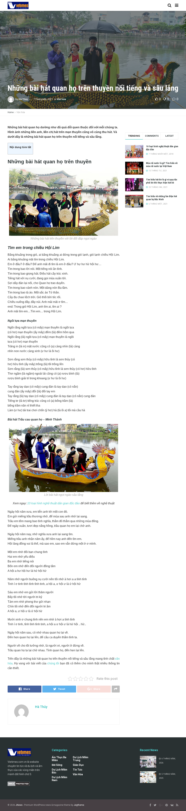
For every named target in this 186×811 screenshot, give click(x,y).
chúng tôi (53, 663)
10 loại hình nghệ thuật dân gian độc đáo (53, 503)
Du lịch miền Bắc (59, 771)
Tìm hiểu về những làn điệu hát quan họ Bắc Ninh (161, 198)
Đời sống (57, 764)
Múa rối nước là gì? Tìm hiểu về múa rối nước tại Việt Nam (161, 164)
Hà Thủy (23, 99)
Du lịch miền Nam (59, 779)
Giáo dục (78, 764)
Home (11, 112)
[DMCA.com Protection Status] (19, 783)
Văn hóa (61, 99)
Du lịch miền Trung (80, 759)
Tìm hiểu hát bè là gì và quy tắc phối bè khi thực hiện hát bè (161, 181)
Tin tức (77, 769)
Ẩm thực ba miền (59, 759)
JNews (19, 805)
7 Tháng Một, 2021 (43, 99)
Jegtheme (79, 805)
